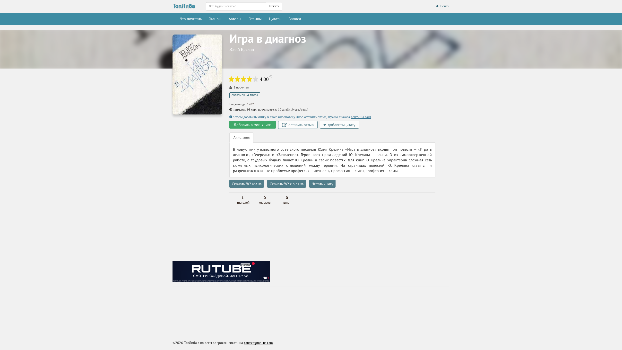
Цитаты (275, 18)
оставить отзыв (300, 124)
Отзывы (255, 18)
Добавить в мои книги (252, 124)
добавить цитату (341, 124)
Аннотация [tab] (241, 137)
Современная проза (245, 95)
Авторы (235, 18)
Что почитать (191, 18)
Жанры (215, 18)
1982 (250, 104)
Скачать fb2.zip (286, 183)
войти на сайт (361, 117)
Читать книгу (322, 183)
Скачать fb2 (246, 183)
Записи (295, 18)
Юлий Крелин (241, 49)
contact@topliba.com (258, 343)
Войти (444, 6)
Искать (274, 6)
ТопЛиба (184, 6)
